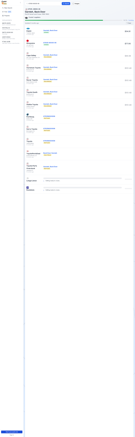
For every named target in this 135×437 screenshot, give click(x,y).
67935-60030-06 (49, 43)
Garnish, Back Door (50, 55)
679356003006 (49, 116)
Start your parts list (12, 432)
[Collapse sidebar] (20, 2)
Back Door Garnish (50, 153)
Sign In (12, 435)
